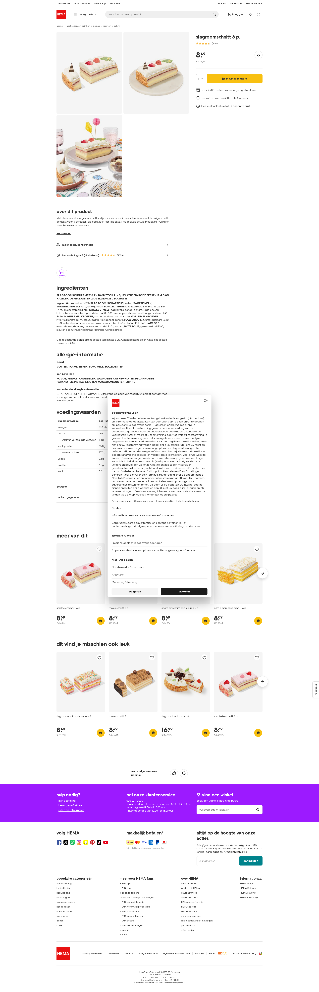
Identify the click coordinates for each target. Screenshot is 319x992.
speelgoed (62, 916)
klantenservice (189, 911)
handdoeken (63, 906)
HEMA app (125, 883)
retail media (187, 930)
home (59, 26)
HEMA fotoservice (130, 911)
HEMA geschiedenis (192, 902)
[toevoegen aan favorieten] (259, 55)
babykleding (63, 892)
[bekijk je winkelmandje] (259, 14)
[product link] (80, 573)
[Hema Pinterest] (92, 842)
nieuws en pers (189, 897)
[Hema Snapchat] (85, 842)
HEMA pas (125, 888)
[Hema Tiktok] (99, 842)
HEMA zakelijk (188, 906)
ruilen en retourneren (71, 810)
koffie (59, 925)
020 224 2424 (134, 800)
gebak (96, 26)
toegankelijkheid (148, 953)
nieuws (123, 934)
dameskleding (64, 883)
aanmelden (250, 860)
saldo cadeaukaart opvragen (197, 920)
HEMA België (247, 883)
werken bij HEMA (190, 888)
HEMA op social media (132, 902)
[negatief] (184, 773)
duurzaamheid (189, 892)
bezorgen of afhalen (71, 805)
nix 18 (212, 953)
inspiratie (124, 930)
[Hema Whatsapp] (72, 842)
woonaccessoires (65, 902)
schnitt (117, 26)
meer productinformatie (77, 244)
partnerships (188, 925)
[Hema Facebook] (59, 842)
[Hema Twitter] (65, 842)
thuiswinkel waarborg (244, 953)
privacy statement (92, 953)
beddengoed (63, 897)
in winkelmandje (236, 78)
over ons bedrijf (189, 883)
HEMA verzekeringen (131, 925)
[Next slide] (262, 573)
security (129, 953)
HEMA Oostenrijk (249, 897)
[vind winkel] (258, 810)
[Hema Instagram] (79, 842)
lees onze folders (129, 892)
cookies (199, 953)
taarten (107, 26)
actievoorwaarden (191, 916)
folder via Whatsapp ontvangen (137, 897)
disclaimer (113, 953)
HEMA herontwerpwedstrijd (135, 906)
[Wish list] (251, 14)
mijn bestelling (67, 800)
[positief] (174, 773)
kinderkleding (63, 888)
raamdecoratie (64, 911)
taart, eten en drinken (77, 26)
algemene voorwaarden (176, 953)
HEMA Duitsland (248, 888)
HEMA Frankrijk (248, 892)
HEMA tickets (127, 920)
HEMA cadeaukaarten (132, 916)
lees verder (63, 233)
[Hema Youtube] (105, 842)
